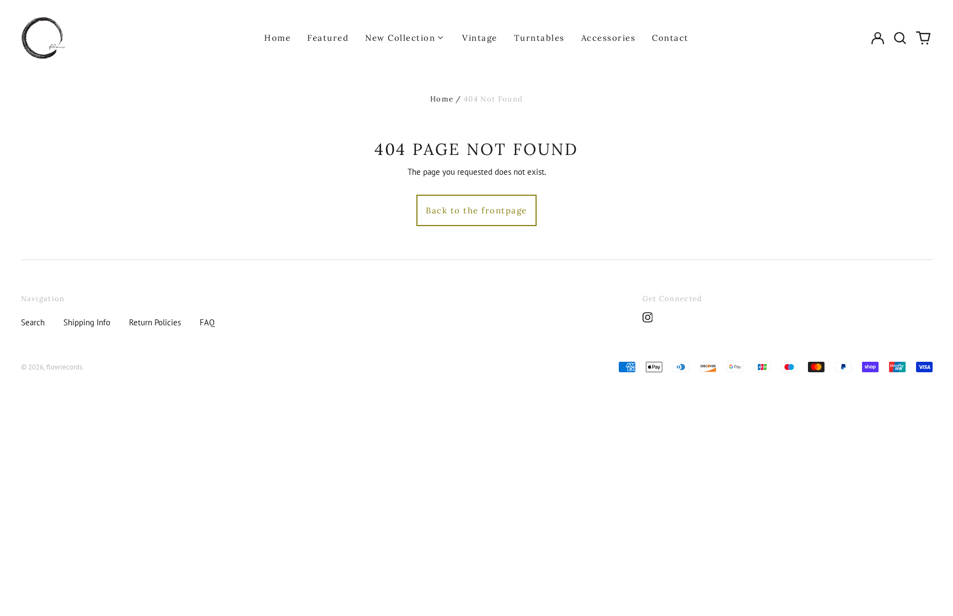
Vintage (479, 38)
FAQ (207, 322)
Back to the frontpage (476, 210)
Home (277, 38)
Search (33, 322)
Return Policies (155, 322)
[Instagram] (648, 317)
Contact (670, 38)
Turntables (539, 38)
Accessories (608, 38)
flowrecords (64, 367)
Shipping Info (86, 322)
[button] (900, 38)
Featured (328, 38)
